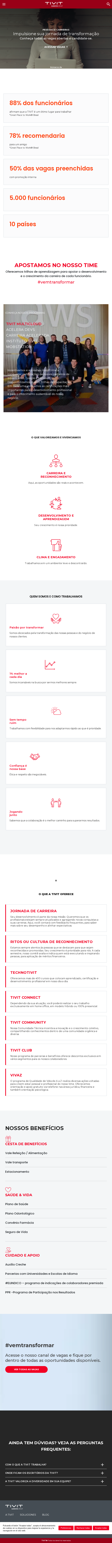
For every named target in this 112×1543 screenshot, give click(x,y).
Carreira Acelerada (27, 335)
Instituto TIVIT (22, 341)
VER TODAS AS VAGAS (26, 1369)
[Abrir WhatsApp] (104, 1535)
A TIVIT (9, 1514)
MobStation (19, 347)
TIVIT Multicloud (23, 324)
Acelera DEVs (20, 329)
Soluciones (28, 1514)
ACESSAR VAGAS (54, 47)
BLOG (45, 1514)
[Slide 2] (56, 880)
